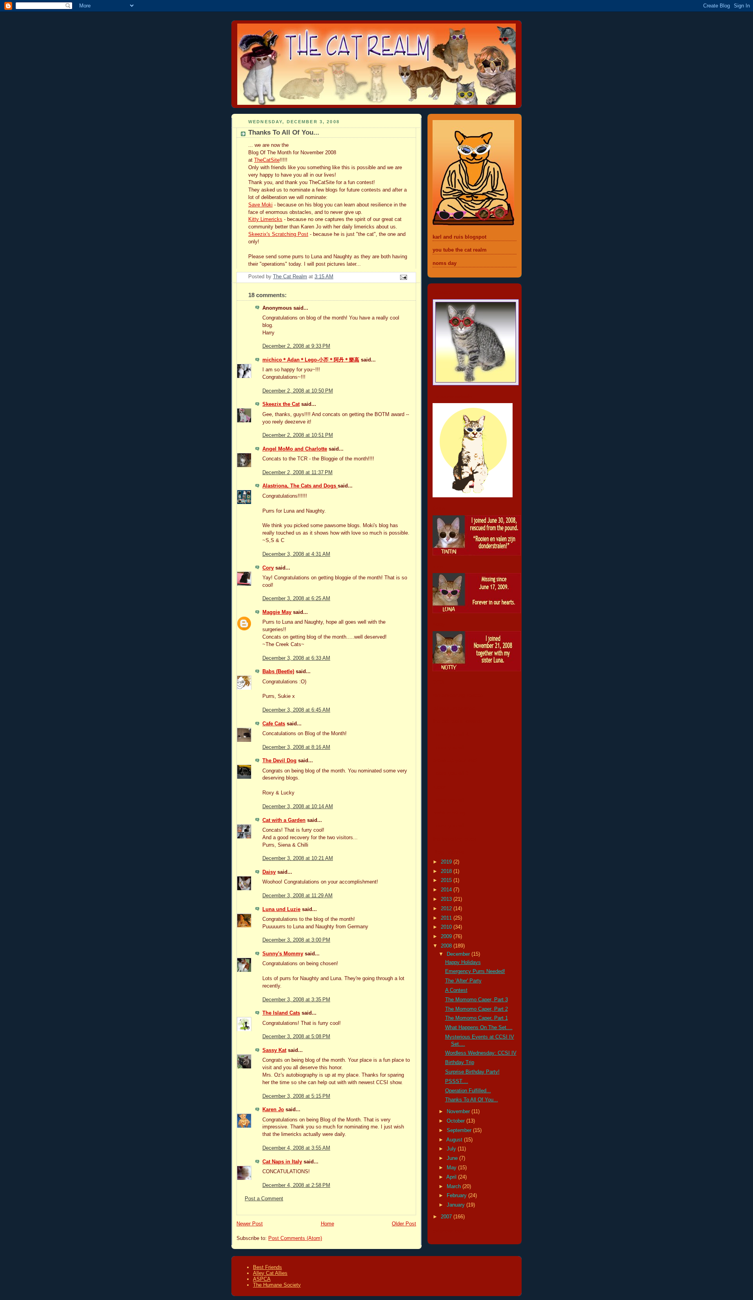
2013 (447, 899)
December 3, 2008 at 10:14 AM (297, 806)
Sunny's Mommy (282, 954)
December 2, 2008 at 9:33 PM (296, 346)
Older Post (404, 1224)
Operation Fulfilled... (468, 1091)
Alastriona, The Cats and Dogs (300, 486)
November (459, 1111)
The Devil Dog (279, 760)
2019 (447, 862)
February (457, 1195)
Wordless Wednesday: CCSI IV (481, 1053)
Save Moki (260, 205)
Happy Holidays (463, 962)
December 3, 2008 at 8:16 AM (296, 747)
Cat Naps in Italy (282, 1162)
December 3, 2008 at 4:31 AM (296, 554)
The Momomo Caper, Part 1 (476, 1018)
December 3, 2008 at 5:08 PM (296, 1036)
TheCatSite (267, 160)
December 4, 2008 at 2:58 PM (296, 1185)
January (456, 1205)
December (459, 954)
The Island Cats (281, 1013)
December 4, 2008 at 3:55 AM (296, 1148)
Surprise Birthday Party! (472, 1072)
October (456, 1121)
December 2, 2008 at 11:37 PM (297, 472)
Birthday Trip (459, 1062)
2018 (447, 871)
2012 (447, 908)
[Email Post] (403, 277)
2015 (447, 880)
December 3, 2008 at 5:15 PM (296, 1096)
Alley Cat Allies (270, 1273)
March (454, 1186)
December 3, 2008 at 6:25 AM (296, 598)
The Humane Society (277, 1285)
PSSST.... (456, 1081)
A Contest (456, 990)
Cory (268, 568)
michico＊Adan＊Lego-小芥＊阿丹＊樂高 (310, 360)
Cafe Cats (273, 724)
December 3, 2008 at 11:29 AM (297, 895)
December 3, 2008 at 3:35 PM (296, 999)
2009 (447, 936)
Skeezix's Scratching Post (278, 234)
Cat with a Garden (284, 820)
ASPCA (262, 1279)
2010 (447, 927)
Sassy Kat (274, 1050)
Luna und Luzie (281, 909)
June (453, 1158)
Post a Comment (264, 1198)
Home (327, 1224)
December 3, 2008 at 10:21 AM (297, 858)
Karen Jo (273, 1109)
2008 (447, 946)
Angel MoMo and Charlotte (294, 449)
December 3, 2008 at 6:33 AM (296, 658)
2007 (447, 1217)
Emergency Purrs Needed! (475, 971)
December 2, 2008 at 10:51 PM (297, 435)
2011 (447, 918)
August (455, 1140)
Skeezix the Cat (281, 404)
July (452, 1149)
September (460, 1130)
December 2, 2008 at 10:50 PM (297, 391)
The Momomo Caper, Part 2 (476, 1009)
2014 (447, 890)
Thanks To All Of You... (471, 1100)
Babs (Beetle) (278, 671)
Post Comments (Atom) (295, 1238)
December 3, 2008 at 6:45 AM (296, 710)
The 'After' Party (463, 981)
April (452, 1177)
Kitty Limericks (265, 219)
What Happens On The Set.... (479, 1027)
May (452, 1167)
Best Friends (267, 1267)
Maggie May (276, 612)
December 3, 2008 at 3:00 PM (296, 940)
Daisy (269, 872)
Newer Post (249, 1224)
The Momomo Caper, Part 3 (476, 999)
